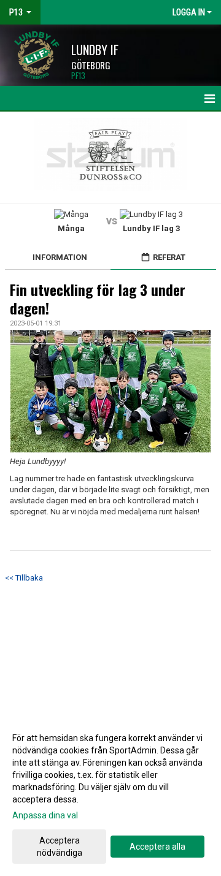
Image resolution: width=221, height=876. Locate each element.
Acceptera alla (157, 846)
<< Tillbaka (24, 577)
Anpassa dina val (45, 815)
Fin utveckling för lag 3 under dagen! (97, 299)
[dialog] (110, 795)
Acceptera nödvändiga (59, 847)
